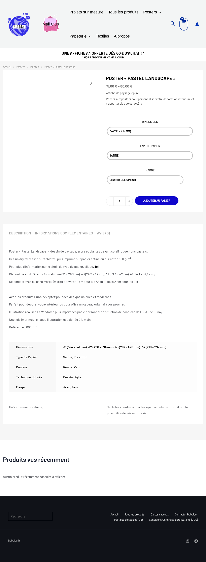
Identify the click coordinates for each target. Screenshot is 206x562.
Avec (66, 387)
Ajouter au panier (156, 200)
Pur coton (80, 357)
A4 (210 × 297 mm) (153, 347)
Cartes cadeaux (160, 514)
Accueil (7, 66)
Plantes (34, 66)
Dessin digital (72, 377)
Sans (74, 387)
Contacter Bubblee (186, 514)
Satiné (67, 357)
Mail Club (50, 24)
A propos (122, 36)
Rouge (67, 367)
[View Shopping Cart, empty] (183, 24)
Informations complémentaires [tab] (64, 233)
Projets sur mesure (86, 12)
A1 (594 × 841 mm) (75, 347)
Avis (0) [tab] (103, 233)
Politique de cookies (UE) (128, 519)
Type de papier (150, 146)
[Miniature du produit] (91, 84)
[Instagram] (188, 541)
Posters (150, 12)
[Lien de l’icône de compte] (197, 24)
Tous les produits (123, 12)
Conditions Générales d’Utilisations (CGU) (173, 519)
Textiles (102, 36)
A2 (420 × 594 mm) (100, 347)
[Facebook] (196, 541)
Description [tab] (20, 233)
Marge (149, 170)
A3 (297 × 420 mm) (127, 347)
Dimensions (150, 121)
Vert (77, 367)
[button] (159, 12)
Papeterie (78, 36)
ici (97, 266)
